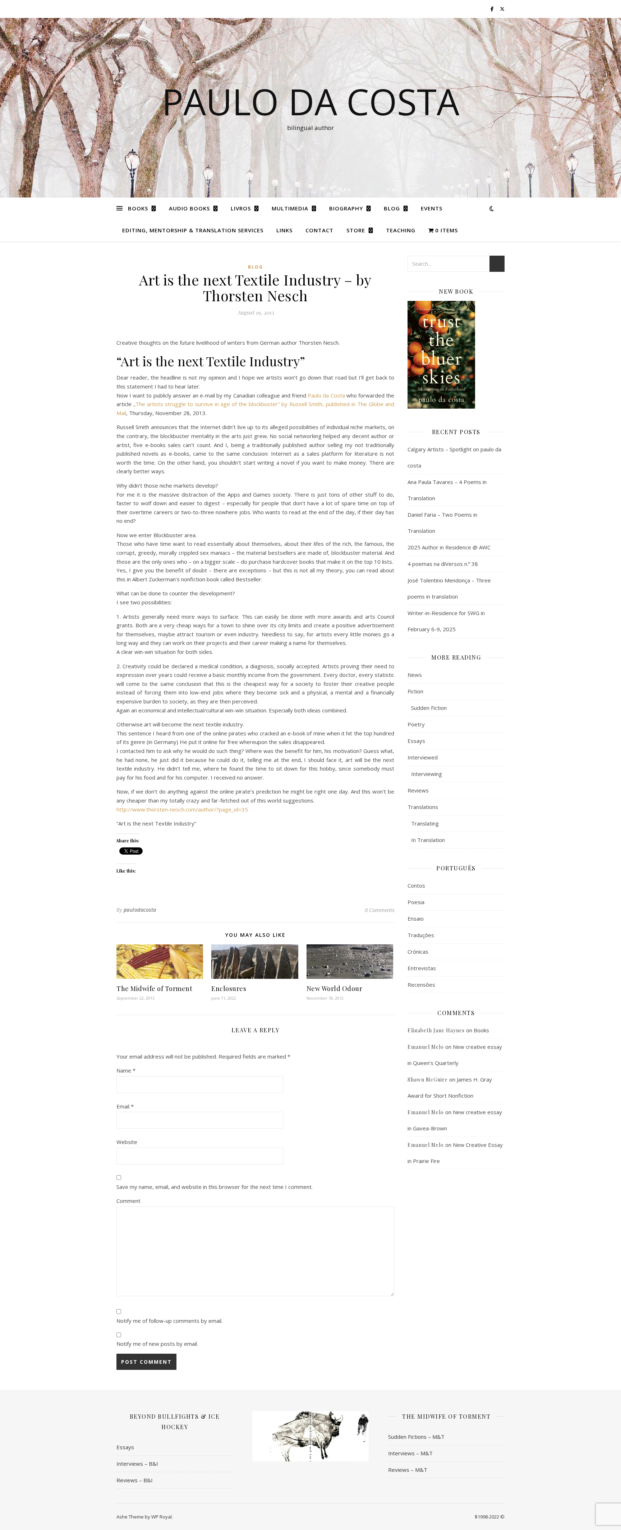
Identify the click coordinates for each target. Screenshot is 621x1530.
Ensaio (416, 918)
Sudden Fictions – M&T (416, 1436)
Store (355, 230)
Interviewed (423, 757)
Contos (416, 885)
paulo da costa (310, 101)
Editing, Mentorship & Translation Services (192, 230)
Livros (241, 208)
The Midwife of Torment (154, 988)
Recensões (421, 984)
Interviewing (426, 773)
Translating (425, 823)
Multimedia (290, 208)
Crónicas (418, 951)
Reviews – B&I (134, 1480)
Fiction (415, 691)
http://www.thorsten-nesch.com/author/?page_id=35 (182, 809)
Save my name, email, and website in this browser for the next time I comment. (214, 1186)
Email (125, 1106)
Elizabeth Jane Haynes (436, 1030)
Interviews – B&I (137, 1463)
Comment (128, 1200)
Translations (423, 806)
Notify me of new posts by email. (157, 1343)
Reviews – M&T (407, 1469)
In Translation (428, 839)
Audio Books (189, 208)
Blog (392, 208)
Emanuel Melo (426, 1046)
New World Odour (335, 988)
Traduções (421, 935)
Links (284, 230)
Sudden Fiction (429, 707)
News (415, 674)
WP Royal (161, 1516)
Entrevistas (422, 968)
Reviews (418, 790)
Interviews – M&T (410, 1453)
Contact (319, 230)
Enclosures (228, 988)
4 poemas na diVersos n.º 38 (443, 563)
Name (125, 1070)
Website (126, 1141)
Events (431, 208)
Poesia (416, 902)
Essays (416, 740)
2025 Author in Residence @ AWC (449, 547)
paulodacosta (140, 909)
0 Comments (379, 909)
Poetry (416, 724)
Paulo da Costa (326, 395)
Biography (346, 208)
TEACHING (400, 230)
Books (138, 208)
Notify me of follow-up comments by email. (169, 1320)
